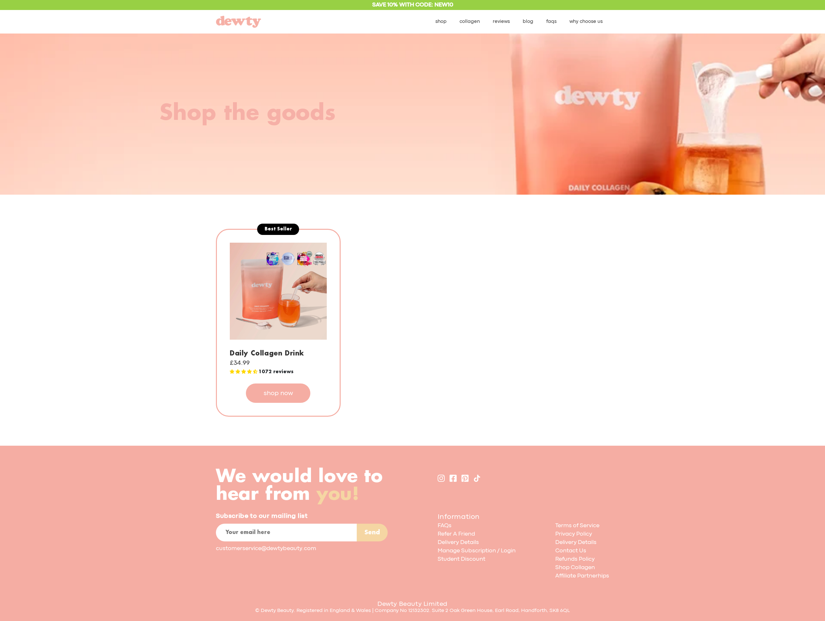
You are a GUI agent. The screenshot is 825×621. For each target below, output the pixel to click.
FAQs (551, 22)
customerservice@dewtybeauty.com (266, 548)
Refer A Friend (456, 534)
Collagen (470, 22)
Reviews (501, 22)
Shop (441, 22)
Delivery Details (458, 542)
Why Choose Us (586, 22)
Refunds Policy (575, 559)
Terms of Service (577, 525)
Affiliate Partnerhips (582, 576)
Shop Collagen (575, 567)
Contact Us (570, 550)
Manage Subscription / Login (477, 550)
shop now (278, 393)
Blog (528, 22)
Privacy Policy (573, 534)
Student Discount (461, 559)
